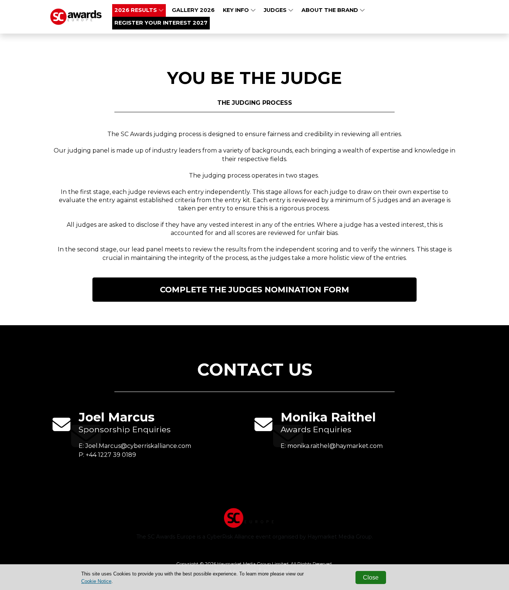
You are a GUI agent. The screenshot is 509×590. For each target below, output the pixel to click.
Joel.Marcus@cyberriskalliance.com (138, 445)
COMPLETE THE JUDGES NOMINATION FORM (254, 289)
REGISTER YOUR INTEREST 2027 (161, 22)
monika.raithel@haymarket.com (335, 445)
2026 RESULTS (136, 10)
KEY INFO (236, 10)
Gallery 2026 (193, 10)
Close (371, 577)
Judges (276, 10)
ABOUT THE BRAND (330, 10)
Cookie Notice (96, 581)
